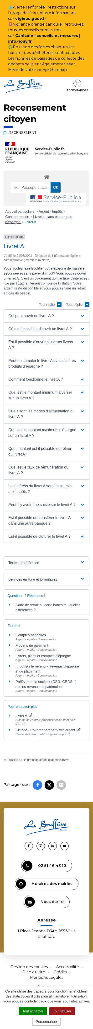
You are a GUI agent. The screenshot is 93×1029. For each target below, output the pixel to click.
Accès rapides (77, 90)
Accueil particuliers (20, 211)
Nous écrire (52, 901)
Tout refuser (62, 1011)
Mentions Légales (46, 977)
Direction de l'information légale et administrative (37, 760)
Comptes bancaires (31, 635)
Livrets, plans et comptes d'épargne (43, 656)
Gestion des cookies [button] (29, 967)
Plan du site (33, 972)
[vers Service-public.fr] (56, 199)
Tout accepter (32, 1011)
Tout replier (48, 304)
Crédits (60, 972)
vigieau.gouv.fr (30, 18)
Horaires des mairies (52, 883)
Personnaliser (46, 1022)
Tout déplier (75, 304)
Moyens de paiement (32, 645)
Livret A (30, 222)
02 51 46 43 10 (52, 865)
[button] (46, 316)
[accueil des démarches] (46, 176)
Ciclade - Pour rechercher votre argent (46, 730)
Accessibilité (67, 967)
